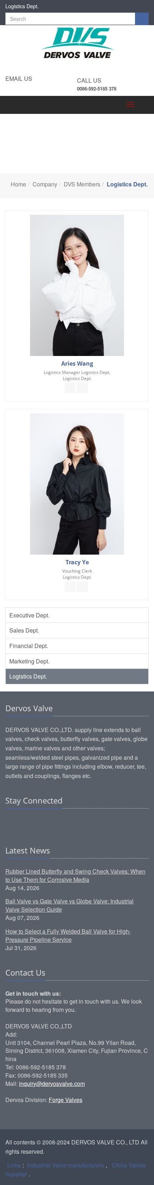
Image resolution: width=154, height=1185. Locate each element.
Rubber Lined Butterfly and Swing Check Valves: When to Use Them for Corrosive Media (75, 875)
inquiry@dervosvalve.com (52, 1083)
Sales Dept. (24, 630)
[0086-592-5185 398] (82, 388)
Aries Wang (77, 363)
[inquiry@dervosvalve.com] (70, 388)
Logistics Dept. (28, 676)
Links (14, 1165)
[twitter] (39, 823)
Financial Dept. (28, 646)
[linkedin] (11, 823)
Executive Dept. (29, 615)
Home (18, 184)
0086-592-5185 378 (96, 88)
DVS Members (82, 184)
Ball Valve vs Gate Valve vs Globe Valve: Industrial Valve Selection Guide (69, 905)
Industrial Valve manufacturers (65, 1165)
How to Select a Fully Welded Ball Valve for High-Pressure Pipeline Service (68, 935)
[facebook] (25, 823)
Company (45, 184)
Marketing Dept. (29, 661)
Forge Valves (65, 1100)
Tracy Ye (77, 562)
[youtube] (52, 823)
